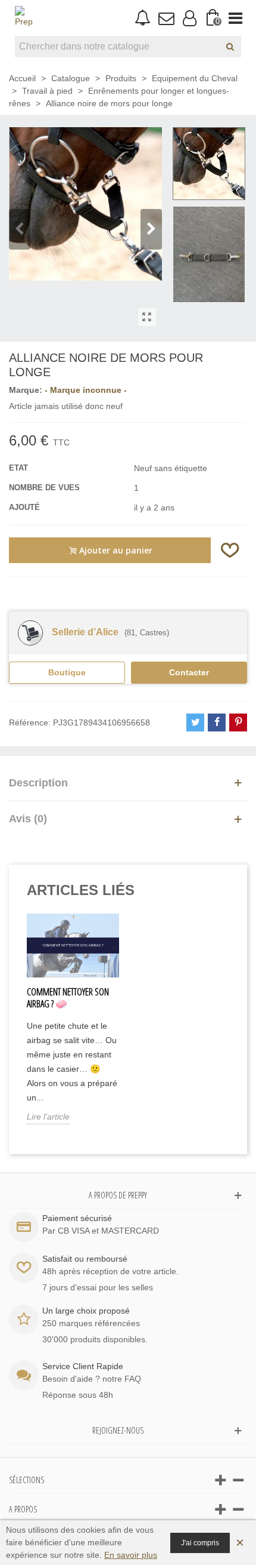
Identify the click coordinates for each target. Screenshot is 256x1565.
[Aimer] (230, 550)
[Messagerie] (165, 18)
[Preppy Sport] (24, 18)
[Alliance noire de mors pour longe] (147, 317)
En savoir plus (130, 1555)
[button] (151, 229)
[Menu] (235, 18)
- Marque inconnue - (86, 390)
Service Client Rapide (82, 1366)
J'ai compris (200, 1543)
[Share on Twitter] (195, 722)
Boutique (67, 672)
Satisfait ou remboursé (84, 1258)
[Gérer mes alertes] (142, 18)
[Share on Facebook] (217, 722)
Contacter (189, 672)
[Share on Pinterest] (238, 722)
